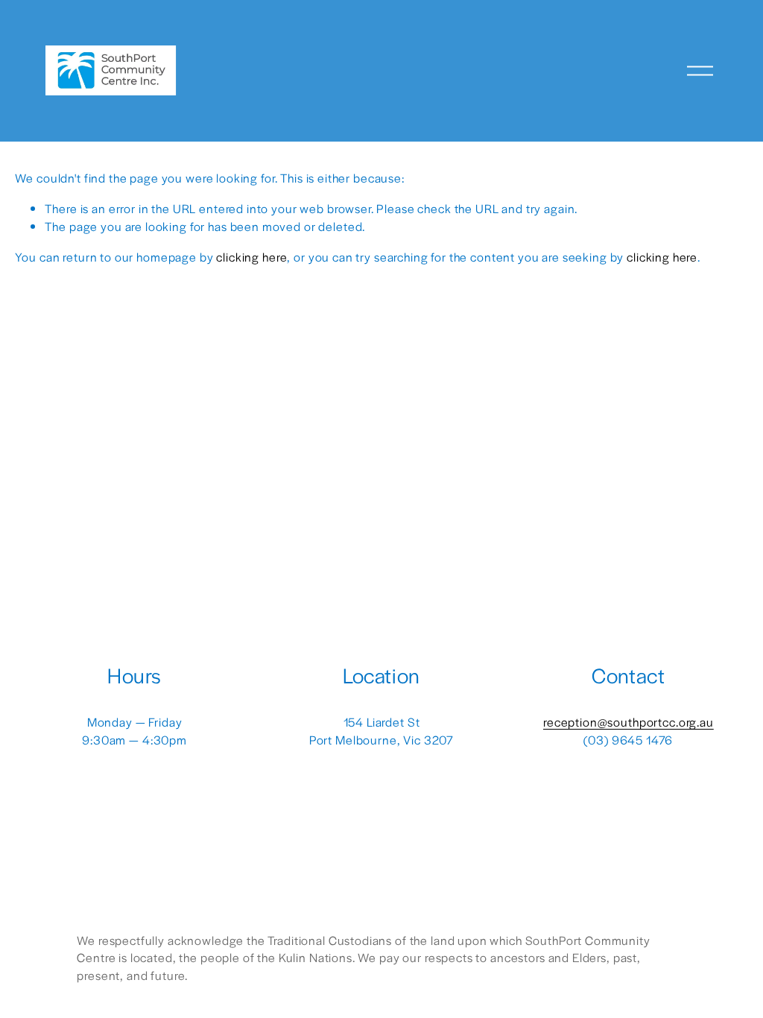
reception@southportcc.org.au (628, 721)
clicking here (251, 256)
